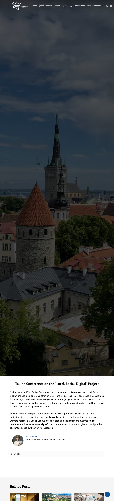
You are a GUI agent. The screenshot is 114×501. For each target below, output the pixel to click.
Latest (49, 225)
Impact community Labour (36, 225)
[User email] (18, 454)
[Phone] (15, 454)
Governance (84, 496)
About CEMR (20, 496)
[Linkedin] (12, 454)
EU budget (51, 496)
